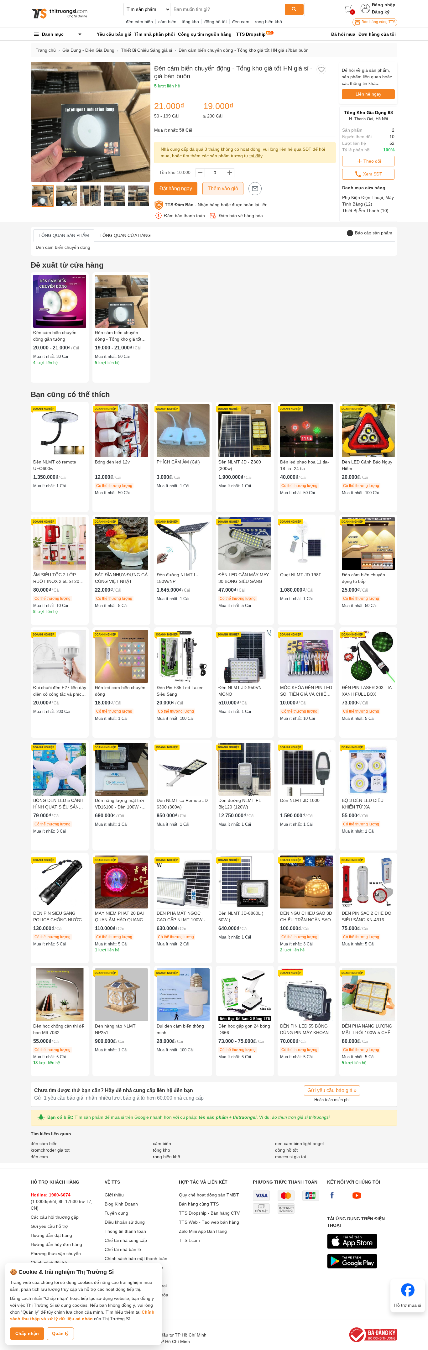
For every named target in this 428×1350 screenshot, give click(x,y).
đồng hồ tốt (215, 21)
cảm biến (167, 21)
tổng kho (190, 21)
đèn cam (240, 21)
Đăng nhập (383, 4)
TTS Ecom (189, 1240)
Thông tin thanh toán (125, 1231)
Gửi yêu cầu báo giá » (332, 1090)
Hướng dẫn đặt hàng (51, 1235)
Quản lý (60, 1333)
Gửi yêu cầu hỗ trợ (49, 1226)
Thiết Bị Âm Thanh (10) (365, 210)
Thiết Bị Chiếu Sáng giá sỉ (146, 50)
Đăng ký (380, 11)
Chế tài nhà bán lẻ (123, 1249)
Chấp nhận (27, 1333)
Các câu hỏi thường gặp (55, 1217)
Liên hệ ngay (368, 94)
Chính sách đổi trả (49, 1262)
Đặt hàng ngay (175, 188)
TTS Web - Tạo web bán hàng (209, 1222)
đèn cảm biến (139, 21)
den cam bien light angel (299, 1143)
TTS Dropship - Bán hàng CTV (209, 1213)
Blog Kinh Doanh (121, 1203)
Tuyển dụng (116, 1213)
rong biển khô (268, 21)
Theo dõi (372, 161)
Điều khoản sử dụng (125, 1222)
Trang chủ (46, 50)
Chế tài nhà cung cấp (126, 1240)
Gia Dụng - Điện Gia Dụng (88, 50)
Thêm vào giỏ (223, 188)
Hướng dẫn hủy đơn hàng (56, 1244)
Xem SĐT (372, 173)
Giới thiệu (114, 1194)
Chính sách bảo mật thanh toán (136, 1258)
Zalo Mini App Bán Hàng (203, 1231)
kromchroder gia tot (50, 1150)
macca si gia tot (290, 1156)
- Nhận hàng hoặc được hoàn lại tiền (216, 204)
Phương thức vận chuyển (56, 1253)
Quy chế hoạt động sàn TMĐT (209, 1194)
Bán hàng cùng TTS (378, 22)
